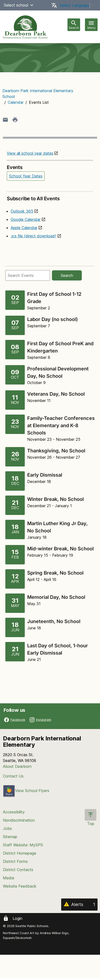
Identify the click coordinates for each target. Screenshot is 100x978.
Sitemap (10, 836)
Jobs (7, 828)
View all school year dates (30, 153)
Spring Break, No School (55, 573)
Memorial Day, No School (56, 597)
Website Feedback (19, 886)
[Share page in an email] (5, 120)
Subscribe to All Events (33, 198)
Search (67, 275)
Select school (16, 5)
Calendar (16, 102)
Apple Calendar (24, 227)
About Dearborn (17, 766)
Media (8, 877)
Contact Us (13, 776)
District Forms (15, 861)
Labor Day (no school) (53, 319)
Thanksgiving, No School (56, 451)
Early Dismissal (44, 475)
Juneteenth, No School (53, 621)
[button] (32, 5)
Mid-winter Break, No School (60, 549)
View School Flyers (32, 790)
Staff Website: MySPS (23, 844)
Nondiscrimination (19, 820)
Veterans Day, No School (56, 394)
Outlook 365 (22, 211)
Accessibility (14, 812)
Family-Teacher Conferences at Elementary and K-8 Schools (61, 425)
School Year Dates (25, 176)
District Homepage (19, 853)
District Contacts (18, 869)
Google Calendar (26, 219)
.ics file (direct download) (33, 235)
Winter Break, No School (55, 499)
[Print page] (15, 120)
